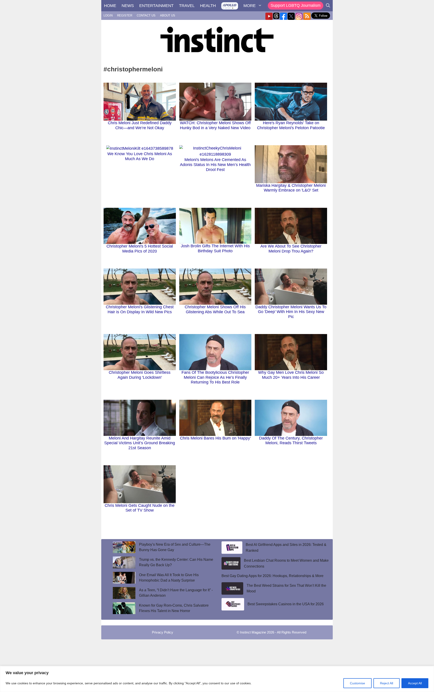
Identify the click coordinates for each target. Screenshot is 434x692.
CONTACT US (146, 15)
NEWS (128, 5)
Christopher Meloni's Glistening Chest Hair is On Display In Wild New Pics (140, 309)
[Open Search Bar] (328, 5)
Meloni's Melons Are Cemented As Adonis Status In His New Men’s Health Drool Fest (215, 164)
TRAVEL (187, 5)
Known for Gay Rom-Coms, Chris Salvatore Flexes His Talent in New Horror (174, 608)
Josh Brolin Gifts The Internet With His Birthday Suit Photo (215, 248)
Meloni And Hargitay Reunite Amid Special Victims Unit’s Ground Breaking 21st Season (139, 443)
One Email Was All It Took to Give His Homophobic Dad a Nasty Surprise (169, 577)
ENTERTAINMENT (156, 5)
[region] (217, 679)
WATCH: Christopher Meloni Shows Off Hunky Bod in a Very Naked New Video (215, 125)
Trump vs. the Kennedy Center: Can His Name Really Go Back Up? (176, 562)
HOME (110, 5)
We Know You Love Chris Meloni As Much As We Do (139, 156)
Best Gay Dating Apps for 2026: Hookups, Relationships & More (272, 576)
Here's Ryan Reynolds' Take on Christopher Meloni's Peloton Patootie (291, 125)
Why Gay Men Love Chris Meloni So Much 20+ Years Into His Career (291, 375)
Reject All (386, 683)
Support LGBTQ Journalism (296, 5)
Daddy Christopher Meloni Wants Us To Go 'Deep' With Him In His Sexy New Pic (290, 312)
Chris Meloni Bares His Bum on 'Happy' (215, 438)
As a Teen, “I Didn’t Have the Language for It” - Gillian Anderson (176, 592)
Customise (357, 683)
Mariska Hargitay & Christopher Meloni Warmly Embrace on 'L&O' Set (291, 188)
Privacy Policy (162, 632)
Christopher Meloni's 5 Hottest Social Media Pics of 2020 (139, 248)
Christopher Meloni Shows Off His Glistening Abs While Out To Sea (215, 309)
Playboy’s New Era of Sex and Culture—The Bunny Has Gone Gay (174, 547)
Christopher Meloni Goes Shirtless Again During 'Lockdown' (139, 375)
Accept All (415, 683)
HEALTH (208, 5)
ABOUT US (167, 15)
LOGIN (108, 15)
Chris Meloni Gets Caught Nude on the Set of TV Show (140, 508)
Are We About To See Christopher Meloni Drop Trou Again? (290, 248)
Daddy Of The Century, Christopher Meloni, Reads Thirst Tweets (291, 440)
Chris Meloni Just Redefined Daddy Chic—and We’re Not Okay (140, 125)
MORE (249, 5)
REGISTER (124, 15)
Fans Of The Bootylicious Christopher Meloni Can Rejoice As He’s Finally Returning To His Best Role (215, 377)
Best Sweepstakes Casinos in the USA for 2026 (286, 604)
